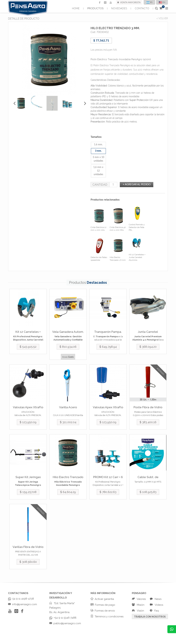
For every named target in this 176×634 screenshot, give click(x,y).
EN (163, 2)
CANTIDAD (99, 184)
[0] (160, 8)
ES (151, 2)
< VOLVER (162, 18)
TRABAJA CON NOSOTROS (150, 616)
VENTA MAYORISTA (130, 3)
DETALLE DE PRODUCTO (23, 18)
